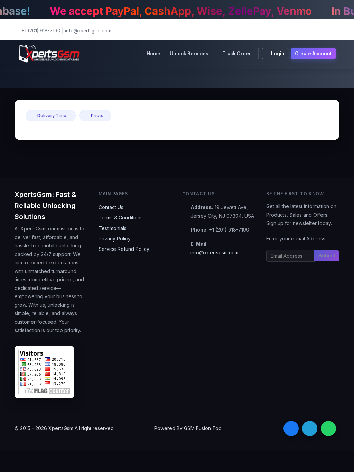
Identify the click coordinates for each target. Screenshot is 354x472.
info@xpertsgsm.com (88, 31)
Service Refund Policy (124, 249)
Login (278, 53)
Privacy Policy (115, 239)
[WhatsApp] (328, 428)
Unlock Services (189, 53)
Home (153, 53)
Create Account (313, 53)
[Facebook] (291, 428)
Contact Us (111, 207)
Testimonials (113, 228)
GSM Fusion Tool (203, 428)
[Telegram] (309, 428)
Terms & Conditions (121, 217)
